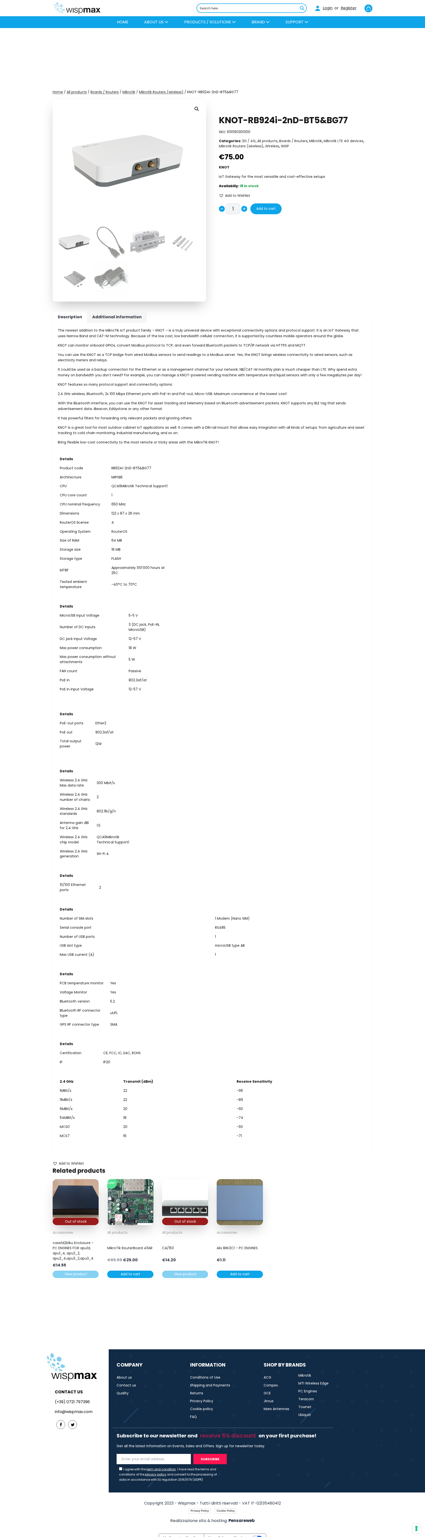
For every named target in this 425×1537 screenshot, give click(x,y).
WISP (285, 146)
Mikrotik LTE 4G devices (343, 140)
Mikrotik (128, 92)
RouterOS (119, 531)
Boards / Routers (105, 92)
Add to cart (266, 208)
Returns (196, 1393)
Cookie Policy (226, 1510)
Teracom (306, 1399)
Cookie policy (201, 1408)
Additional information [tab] (117, 317)
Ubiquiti (304, 1414)
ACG (267, 1377)
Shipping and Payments (210, 1385)
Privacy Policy (201, 1401)
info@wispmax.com (73, 1412)
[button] (196, 109)
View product (75, 1274)
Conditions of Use (205, 1377)
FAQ (193, 1416)
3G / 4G (249, 140)
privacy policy (155, 1474)
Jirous (268, 1401)
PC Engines (307, 1391)
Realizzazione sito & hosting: (212, 1520)
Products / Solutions (208, 22)
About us (154, 22)
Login (328, 8)
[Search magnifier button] (302, 8)
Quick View (75, 1221)
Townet (304, 1406)
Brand (259, 22)
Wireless (272, 146)
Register (349, 8)
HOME (122, 22)
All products (77, 92)
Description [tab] (70, 317)
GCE (267, 1393)
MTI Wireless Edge (313, 1383)
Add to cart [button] (130, 1274)
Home (58, 92)
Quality (123, 1393)
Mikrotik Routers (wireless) (161, 92)
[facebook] (60, 1424)
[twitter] (72, 1424)
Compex (271, 1385)
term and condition (161, 1469)
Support (295, 22)
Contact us (126, 1385)
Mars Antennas (276, 1408)
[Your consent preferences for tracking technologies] (416, 1528)
